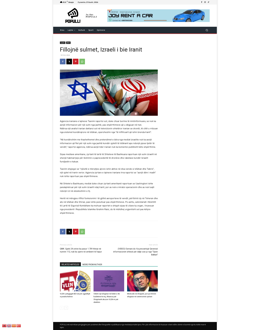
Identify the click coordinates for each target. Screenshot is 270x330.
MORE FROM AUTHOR (92, 264)
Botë (68, 43)
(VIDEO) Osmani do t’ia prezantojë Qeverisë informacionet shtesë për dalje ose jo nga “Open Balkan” (135, 252)
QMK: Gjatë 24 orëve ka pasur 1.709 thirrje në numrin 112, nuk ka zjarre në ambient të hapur (81, 250)
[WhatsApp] (82, 61)
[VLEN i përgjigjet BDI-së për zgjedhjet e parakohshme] (75, 280)
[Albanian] (4, 325)
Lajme (63, 43)
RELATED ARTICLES (70, 264)
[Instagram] (205, 2)
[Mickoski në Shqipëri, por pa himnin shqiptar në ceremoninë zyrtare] (142, 280)
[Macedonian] (14, 325)
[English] (9, 325)
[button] (206, 30)
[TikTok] (208, 2)
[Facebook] (201, 2)
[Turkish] (18, 325)
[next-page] (66, 308)
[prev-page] (61, 308)
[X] (69, 61)
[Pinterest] (75, 61)
